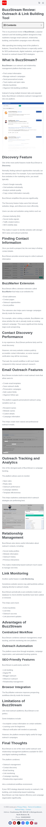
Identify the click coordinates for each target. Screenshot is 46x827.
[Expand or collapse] (41, 25)
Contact (28, 809)
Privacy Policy (22, 807)
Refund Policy (19, 809)
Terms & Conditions (34, 807)
